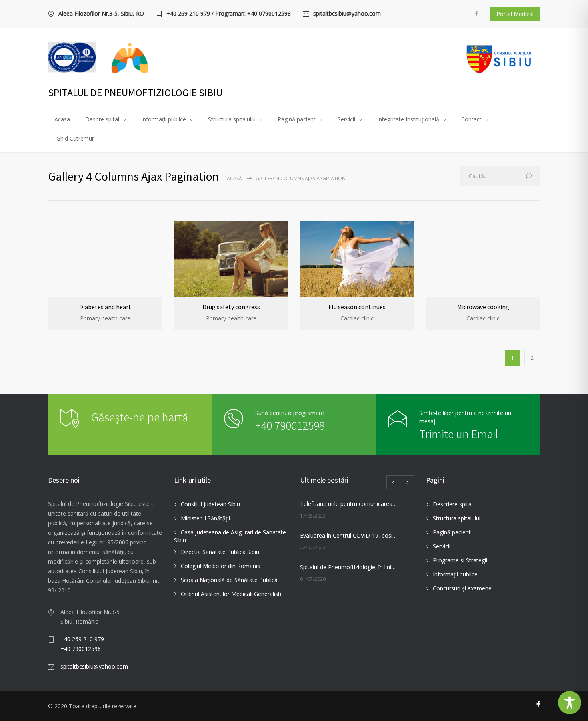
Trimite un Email (458, 433)
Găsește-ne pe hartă (139, 417)
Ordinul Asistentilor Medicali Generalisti (231, 594)
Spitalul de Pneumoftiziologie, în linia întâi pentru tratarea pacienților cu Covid (348, 567)
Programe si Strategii (460, 560)
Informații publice (163, 119)
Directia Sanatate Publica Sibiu (220, 552)
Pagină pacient (297, 119)
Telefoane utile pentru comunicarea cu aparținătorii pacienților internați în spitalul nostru (348, 504)
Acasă (234, 178)
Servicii (346, 119)
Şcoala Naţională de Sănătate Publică (229, 580)
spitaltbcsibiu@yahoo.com (347, 14)
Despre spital (102, 119)
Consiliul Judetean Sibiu (210, 504)
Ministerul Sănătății (205, 518)
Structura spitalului (232, 119)
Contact (471, 119)
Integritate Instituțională (408, 119)
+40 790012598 (290, 425)
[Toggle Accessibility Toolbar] (569, 702)
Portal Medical (515, 14)
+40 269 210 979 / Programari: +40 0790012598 (228, 14)
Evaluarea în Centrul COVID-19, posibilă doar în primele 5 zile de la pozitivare (348, 535)
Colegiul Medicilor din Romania (220, 566)
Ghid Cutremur (75, 138)
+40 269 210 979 (82, 639)
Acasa (62, 119)
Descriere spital (453, 504)
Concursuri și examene (462, 588)
